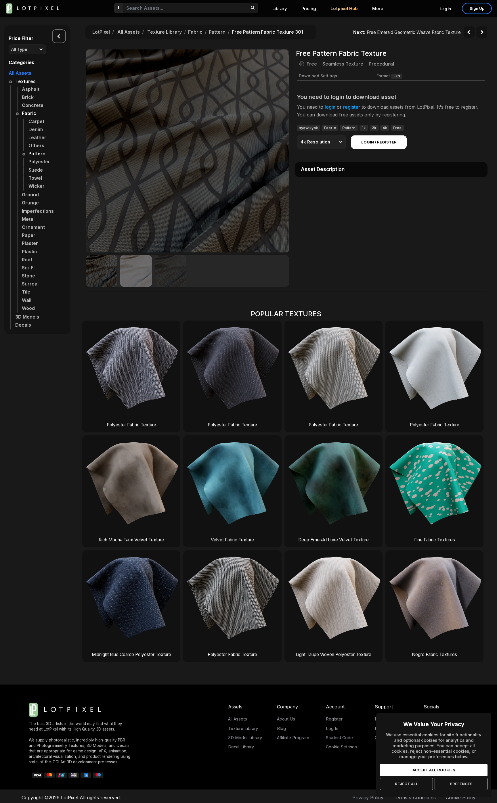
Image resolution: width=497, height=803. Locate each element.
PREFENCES (461, 783)
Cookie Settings (341, 746)
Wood (28, 308)
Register (334, 718)
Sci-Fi (28, 268)
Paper (28, 235)
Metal (28, 219)
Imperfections (38, 211)
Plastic (29, 251)
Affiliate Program (293, 737)
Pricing (308, 8)
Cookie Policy (460, 797)
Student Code (339, 737)
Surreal (30, 284)
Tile (26, 292)
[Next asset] (481, 32)
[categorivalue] (252, 8)
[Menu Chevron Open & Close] (59, 36)
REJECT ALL (406, 783)
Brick (28, 97)
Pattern (36, 153)
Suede (35, 170)
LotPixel (101, 32)
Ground (30, 195)
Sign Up (477, 8)
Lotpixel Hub (344, 8)
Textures (25, 81)
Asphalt (30, 89)
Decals (23, 325)
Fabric (29, 113)
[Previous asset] (469, 32)
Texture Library (164, 32)
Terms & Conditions (414, 797)
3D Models (27, 317)
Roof (27, 259)
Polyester (39, 161)
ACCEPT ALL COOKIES (433, 770)
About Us (286, 718)
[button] (281, 151)
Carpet (36, 121)
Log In (445, 8)
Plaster (30, 243)
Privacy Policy (367, 797)
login (330, 107)
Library (279, 8)
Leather (37, 137)
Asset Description (323, 169)
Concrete (32, 105)
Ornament (33, 227)
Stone (28, 276)
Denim (35, 129)
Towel (35, 178)
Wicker (36, 186)
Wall (26, 300)
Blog (281, 728)
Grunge (30, 203)
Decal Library (241, 746)
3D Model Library (245, 737)
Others (36, 145)
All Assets (20, 73)
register (351, 107)
